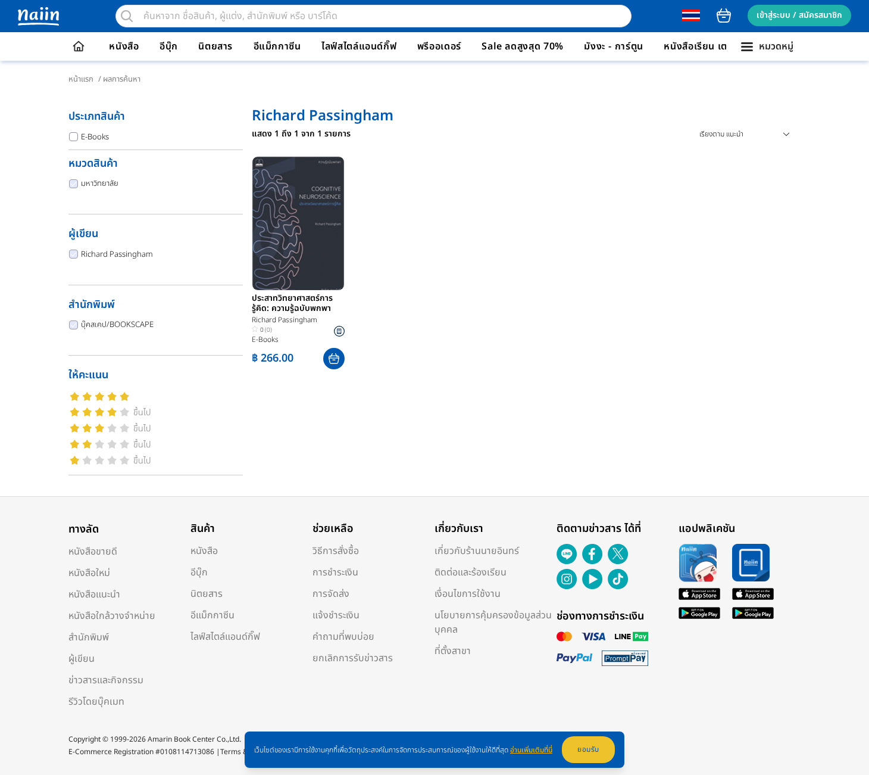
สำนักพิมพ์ (88, 637)
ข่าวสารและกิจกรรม (105, 680)
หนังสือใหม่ (89, 573)
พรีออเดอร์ (439, 46)
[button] (334, 358)
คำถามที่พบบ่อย (343, 637)
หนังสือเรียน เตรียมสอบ (713, 46)
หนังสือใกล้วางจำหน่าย (111, 616)
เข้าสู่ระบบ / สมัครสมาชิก (799, 15)
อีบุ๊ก (169, 46)
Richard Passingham (117, 254)
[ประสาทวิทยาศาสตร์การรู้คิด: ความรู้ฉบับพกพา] (298, 223)
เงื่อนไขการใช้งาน (467, 594)
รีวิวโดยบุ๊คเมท (96, 702)
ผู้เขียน (81, 659)
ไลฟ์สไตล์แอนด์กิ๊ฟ (358, 46)
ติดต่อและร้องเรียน (470, 572)
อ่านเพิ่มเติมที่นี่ (531, 750)
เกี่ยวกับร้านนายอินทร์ (476, 551)
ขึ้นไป (142, 412)
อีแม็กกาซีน (277, 46)
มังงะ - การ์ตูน (613, 46)
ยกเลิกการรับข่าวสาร (352, 658)
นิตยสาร (215, 46)
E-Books (95, 137)
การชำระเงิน (335, 572)
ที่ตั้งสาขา (452, 651)
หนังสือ (124, 46)
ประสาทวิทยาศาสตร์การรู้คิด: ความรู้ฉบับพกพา (292, 304)
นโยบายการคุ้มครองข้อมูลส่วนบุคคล (493, 622)
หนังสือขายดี (92, 551)
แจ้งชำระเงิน (336, 615)
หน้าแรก (80, 79)
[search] (126, 16)
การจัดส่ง (330, 594)
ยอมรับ (588, 749)
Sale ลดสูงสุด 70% (523, 46)
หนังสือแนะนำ (94, 594)
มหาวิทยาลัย (99, 183)
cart (724, 15)
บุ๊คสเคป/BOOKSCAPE (117, 325)
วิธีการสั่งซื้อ (335, 551)
